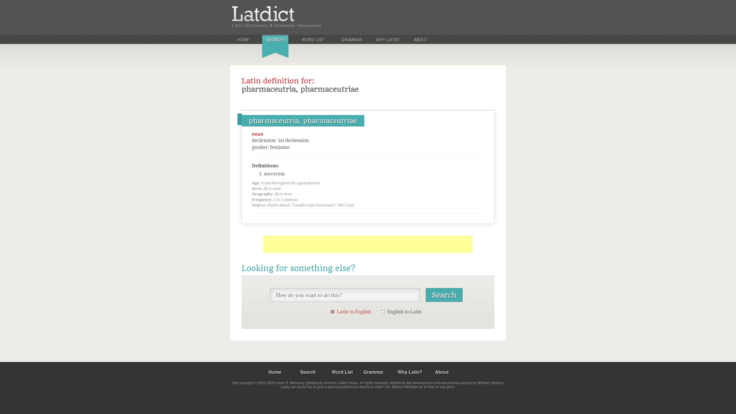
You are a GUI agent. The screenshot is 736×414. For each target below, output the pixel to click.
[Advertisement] (368, 244)
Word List (313, 40)
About (421, 40)
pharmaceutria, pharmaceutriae (303, 121)
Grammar (351, 40)
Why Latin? (388, 40)
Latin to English (354, 312)
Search (275, 40)
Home (243, 40)
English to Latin (404, 312)
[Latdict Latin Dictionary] (305, 17)
